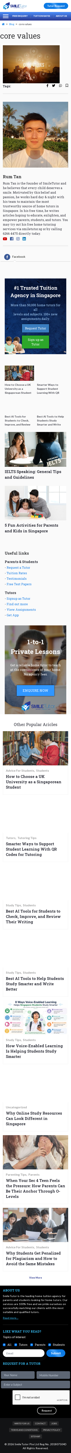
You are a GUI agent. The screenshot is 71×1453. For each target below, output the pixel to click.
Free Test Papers (19, 584)
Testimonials (17, 579)
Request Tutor (35, 328)
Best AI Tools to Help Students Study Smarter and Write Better (35, 984)
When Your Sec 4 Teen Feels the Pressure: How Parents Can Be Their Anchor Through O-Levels (35, 1188)
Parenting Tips (16, 1174)
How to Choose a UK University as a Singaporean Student (33, 782)
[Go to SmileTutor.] (3, 24)
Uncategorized (16, 1107)
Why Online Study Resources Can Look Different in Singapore (34, 1118)
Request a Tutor (18, 567)
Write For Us (21, 1423)
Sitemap (35, 1436)
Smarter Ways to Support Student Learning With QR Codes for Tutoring (31, 849)
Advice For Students (20, 770)
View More (35, 1277)
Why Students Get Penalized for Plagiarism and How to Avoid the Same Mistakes (33, 1258)
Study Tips (13, 905)
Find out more (17, 604)
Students (42, 770)
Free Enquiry (20, 16)
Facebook (18, 256)
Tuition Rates (41, 16)
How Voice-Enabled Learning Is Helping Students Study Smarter (34, 1051)
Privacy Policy (51, 1429)
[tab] (14, 257)
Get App (13, 615)
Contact (40, 1423)
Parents (34, 1174)
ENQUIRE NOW (35, 690)
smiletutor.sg (32, 229)
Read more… (10, 1317)
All (9, 1344)
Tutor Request (56, 5)
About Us (61, 16)
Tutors (11, 838)
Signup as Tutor (18, 598)
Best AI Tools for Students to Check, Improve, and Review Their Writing (33, 916)
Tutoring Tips (27, 838)
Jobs (54, 1423)
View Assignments (21, 610)
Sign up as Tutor (35, 342)
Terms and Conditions (24, 1429)
